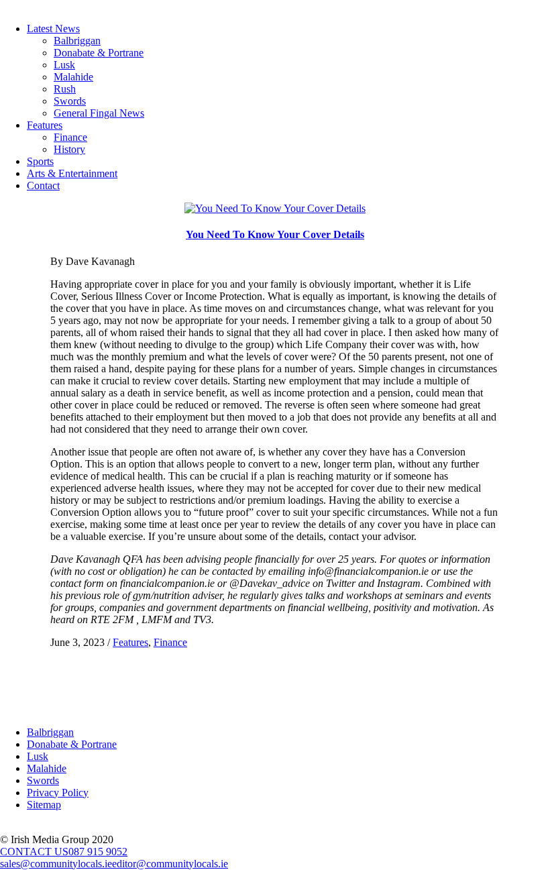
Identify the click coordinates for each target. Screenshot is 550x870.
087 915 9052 (97, 851)
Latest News (53, 28)
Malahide (73, 77)
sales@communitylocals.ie (56, 863)
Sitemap (44, 804)
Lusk (64, 64)
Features (44, 125)
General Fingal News (99, 113)
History (69, 149)
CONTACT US (34, 851)
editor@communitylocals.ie (170, 863)
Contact (43, 185)
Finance (70, 137)
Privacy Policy (58, 792)
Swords (70, 101)
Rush (65, 89)
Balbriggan (77, 40)
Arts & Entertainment (72, 173)
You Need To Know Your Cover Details (275, 234)
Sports (40, 161)
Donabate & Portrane (99, 52)
